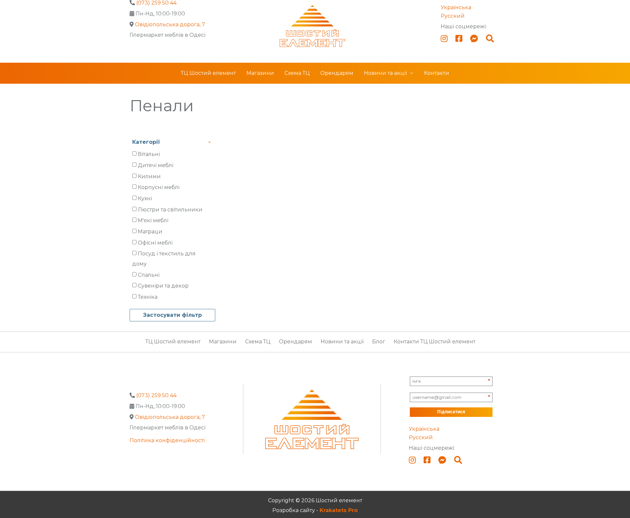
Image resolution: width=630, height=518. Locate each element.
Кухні (145, 198)
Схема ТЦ (297, 73)
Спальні (148, 274)
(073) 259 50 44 (156, 395)
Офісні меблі (155, 243)
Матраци (150, 231)
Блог (378, 341)
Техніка (148, 297)
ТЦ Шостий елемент (208, 73)
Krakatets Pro (339, 510)
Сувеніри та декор (163, 286)
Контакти (436, 73)
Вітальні (149, 154)
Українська (456, 7)
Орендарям (336, 73)
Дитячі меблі (155, 165)
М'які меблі (153, 220)
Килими (149, 176)
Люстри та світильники (170, 209)
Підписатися (451, 412)
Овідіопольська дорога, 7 (170, 24)
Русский (453, 16)
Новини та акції (385, 73)
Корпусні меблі (158, 187)
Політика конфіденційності (167, 440)
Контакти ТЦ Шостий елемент (434, 341)
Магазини (260, 73)
